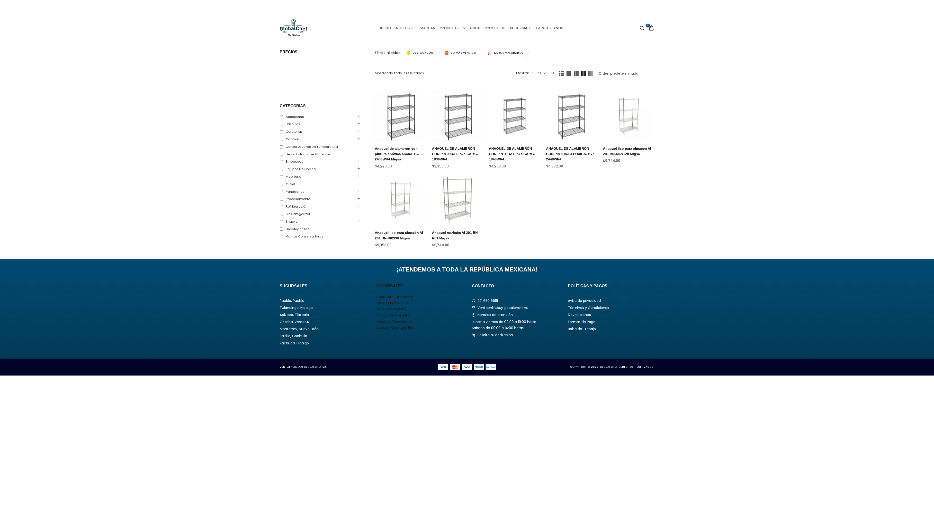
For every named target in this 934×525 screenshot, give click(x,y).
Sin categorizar (298, 214)
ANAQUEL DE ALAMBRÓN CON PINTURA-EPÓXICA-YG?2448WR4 (570, 154)
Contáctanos (549, 28)
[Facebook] (445, 8)
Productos (450, 28)
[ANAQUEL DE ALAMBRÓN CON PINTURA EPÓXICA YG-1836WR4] (457, 116)
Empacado (295, 161)
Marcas (427, 28)
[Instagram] (456, 8)
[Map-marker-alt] (489, 8)
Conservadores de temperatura (312, 146)
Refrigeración (296, 206)
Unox (475, 28)
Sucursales (520, 28)
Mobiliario (293, 176)
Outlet (290, 184)
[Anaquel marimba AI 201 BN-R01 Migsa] (457, 201)
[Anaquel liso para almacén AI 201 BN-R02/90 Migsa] (400, 201)
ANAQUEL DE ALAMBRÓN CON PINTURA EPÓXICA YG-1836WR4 (455, 154)
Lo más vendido (463, 53)
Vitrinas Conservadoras (304, 236)
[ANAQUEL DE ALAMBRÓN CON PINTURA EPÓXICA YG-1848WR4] (514, 116)
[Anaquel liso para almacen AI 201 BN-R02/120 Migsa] (628, 116)
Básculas (293, 124)
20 (539, 73)
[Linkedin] (467, 8)
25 (545, 73)
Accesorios (295, 116)
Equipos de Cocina (301, 169)
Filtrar (288, 89)
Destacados (423, 53)
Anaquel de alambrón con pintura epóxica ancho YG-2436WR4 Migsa (397, 154)
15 (532, 73)
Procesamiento (298, 199)
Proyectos (495, 28)
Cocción (292, 139)
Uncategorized (298, 229)
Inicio (385, 28)
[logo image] (294, 27)
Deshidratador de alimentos (308, 154)
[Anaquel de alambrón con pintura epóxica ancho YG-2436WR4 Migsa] (400, 116)
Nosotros (405, 28)
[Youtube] (478, 8)
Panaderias (295, 191)
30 (552, 73)
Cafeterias (294, 131)
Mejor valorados (509, 53)
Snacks (291, 221)
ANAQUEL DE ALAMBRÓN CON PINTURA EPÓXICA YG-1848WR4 (512, 154)
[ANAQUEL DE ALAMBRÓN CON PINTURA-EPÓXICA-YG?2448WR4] (571, 116)
